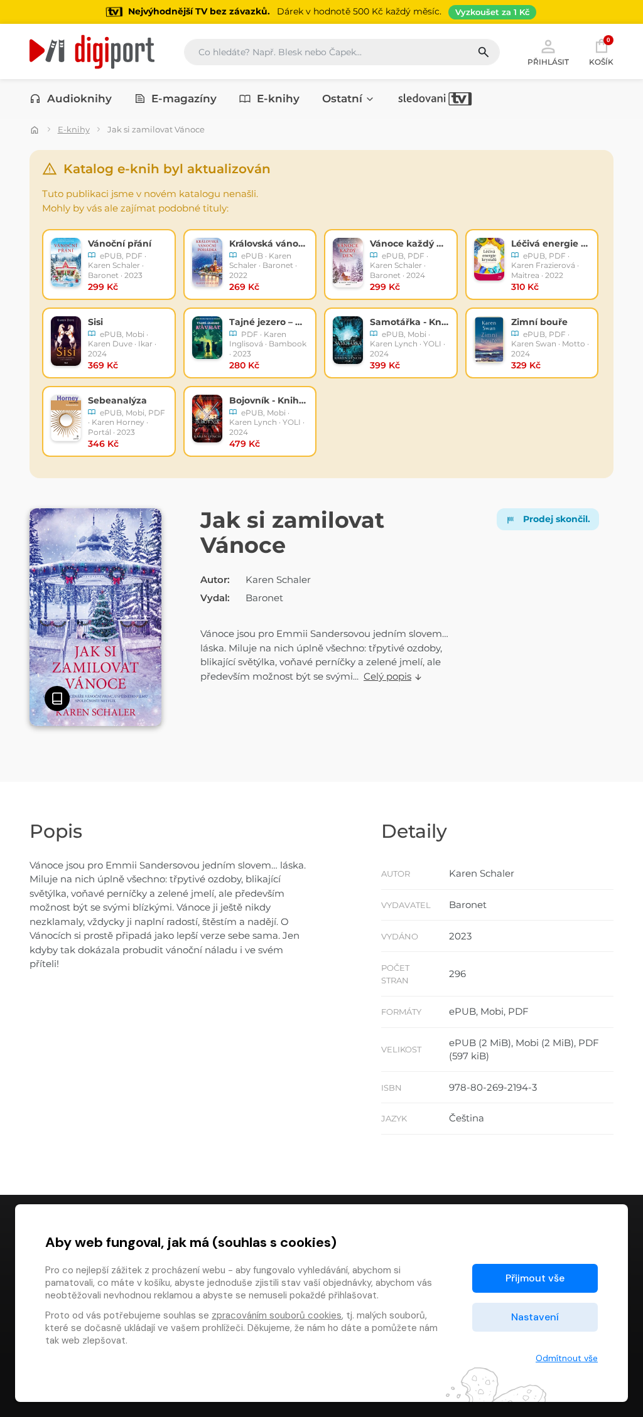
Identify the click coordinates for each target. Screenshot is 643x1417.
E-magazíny (184, 98)
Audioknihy (79, 98)
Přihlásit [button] (548, 61)
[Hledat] (488, 52)
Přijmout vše (535, 1278)
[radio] (109, 264)
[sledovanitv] (435, 98)
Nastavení (535, 1316)
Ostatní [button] (342, 98)
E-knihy (278, 98)
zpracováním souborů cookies (277, 1315)
